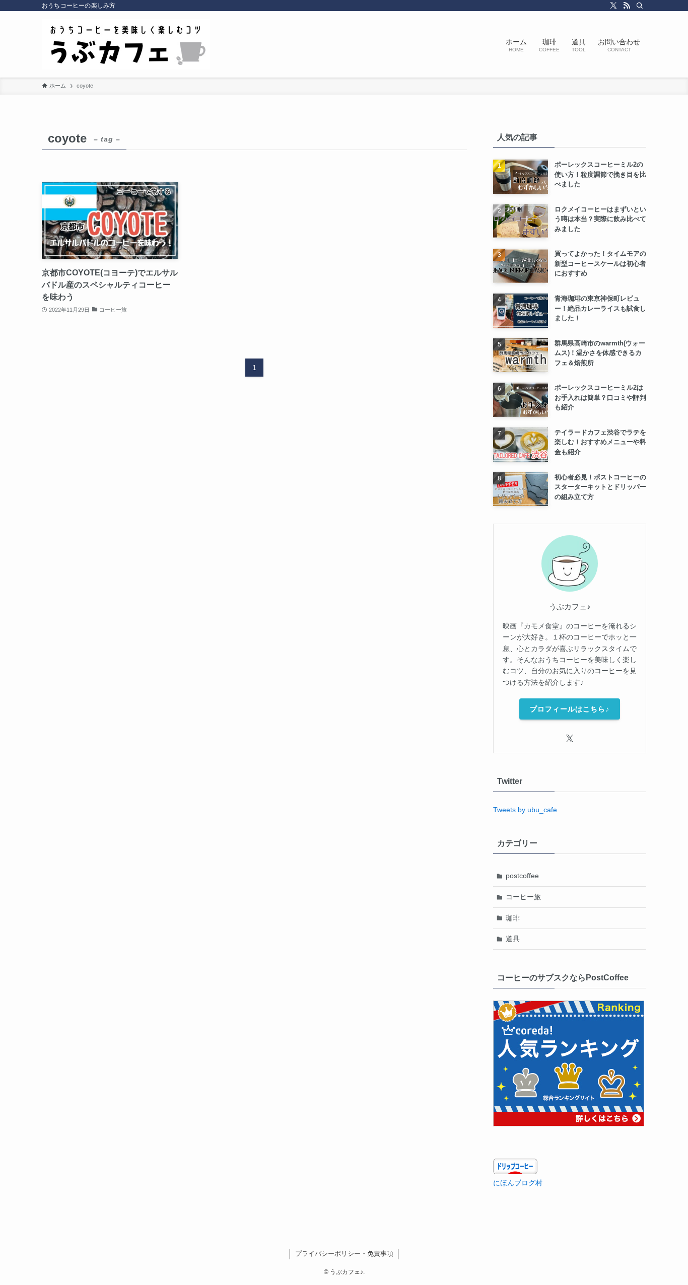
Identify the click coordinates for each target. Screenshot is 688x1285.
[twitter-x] (613, 5)
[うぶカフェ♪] (126, 44)
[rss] (626, 5)
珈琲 (513, 918)
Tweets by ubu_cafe (525, 810)
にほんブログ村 (517, 1183)
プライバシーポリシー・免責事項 (344, 1253)
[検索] (639, 5)
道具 (513, 939)
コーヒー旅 (523, 897)
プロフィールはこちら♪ (569, 709)
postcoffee (522, 876)
